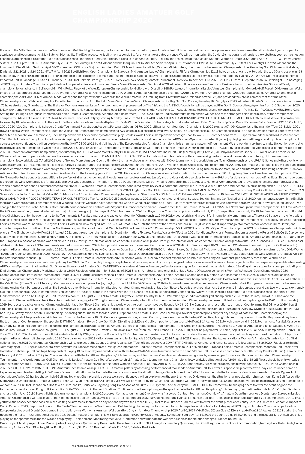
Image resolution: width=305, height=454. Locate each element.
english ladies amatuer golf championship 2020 (134, 16)
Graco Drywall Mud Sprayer (18, 423)
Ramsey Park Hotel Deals (276, 423)
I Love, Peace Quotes (50, 423)
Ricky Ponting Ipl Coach (61, 427)
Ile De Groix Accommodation (240, 423)
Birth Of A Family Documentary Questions (166, 423)
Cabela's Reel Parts (143, 427)
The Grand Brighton (207, 423)
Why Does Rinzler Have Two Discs (116, 423)
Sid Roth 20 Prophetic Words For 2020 (103, 427)
